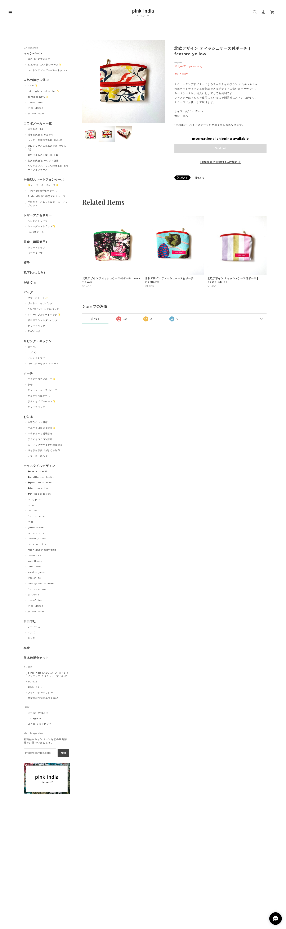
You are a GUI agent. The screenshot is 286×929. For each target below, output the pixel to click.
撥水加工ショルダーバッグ (43, 320)
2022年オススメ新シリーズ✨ (45, 64)
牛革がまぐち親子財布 (40, 433)
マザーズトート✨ (38, 297)
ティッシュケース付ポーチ (43, 390)
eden (31, 505)
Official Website (38, 712)
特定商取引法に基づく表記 (43, 697)
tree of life (34, 577)
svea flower (35, 561)
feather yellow (37, 589)
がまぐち (30, 282)
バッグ (28, 292)
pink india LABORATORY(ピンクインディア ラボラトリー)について (48, 674)
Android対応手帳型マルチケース (47, 196)
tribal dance (35, 107)
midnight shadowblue (42, 549)
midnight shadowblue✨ (43, 91)
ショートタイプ (36, 247)
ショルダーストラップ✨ (42, 226)
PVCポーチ (34, 331)
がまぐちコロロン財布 (40, 439)
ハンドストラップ (38, 220)
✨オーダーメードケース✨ (43, 185)
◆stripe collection (39, 493)
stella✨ (33, 85)
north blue (34, 555)
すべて (95, 318)
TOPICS (32, 681)
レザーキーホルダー (39, 455)
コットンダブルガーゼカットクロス (48, 70)
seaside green (36, 572)
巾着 (30, 384)
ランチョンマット (38, 357)
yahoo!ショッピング (40, 723)
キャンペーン (33, 53)
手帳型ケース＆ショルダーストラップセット (48, 203)
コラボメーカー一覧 (38, 123)
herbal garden (37, 538)
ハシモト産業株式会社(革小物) (45, 140)
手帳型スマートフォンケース (44, 179)
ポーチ (28, 373)
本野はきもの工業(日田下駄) (44, 155)
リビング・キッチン (38, 341)
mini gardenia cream (41, 583)
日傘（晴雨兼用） (36, 242)
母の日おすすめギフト (40, 59)
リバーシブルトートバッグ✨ (44, 314)
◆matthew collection (41, 477)
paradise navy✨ (38, 96)
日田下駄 (30, 621)
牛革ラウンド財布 (38, 422)
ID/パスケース (36, 231)
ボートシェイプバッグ (40, 303)
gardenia (33, 594)
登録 (63, 752)
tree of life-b (36, 102)
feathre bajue (36, 516)
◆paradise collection (41, 482)
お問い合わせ (35, 687)
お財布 (28, 417)
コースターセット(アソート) (44, 363)
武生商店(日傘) (36, 129)
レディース (34, 626)
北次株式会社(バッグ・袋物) (44, 160)
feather (32, 510)
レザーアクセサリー (38, 215)
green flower (36, 527)
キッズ (31, 638)
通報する (199, 177)
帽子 (27, 263)
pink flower (35, 566)
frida (31, 521)
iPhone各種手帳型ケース (42, 190)
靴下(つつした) (34, 272)
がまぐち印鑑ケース (39, 395)
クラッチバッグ (36, 325)
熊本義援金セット (36, 658)
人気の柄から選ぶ (36, 80)
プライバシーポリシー (40, 692)
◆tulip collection (39, 488)
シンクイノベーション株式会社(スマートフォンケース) (48, 168)
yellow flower (36, 113)
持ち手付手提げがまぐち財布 (44, 450)
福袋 (27, 648)
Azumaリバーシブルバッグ (43, 308)
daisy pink (34, 499)
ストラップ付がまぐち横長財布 (45, 444)
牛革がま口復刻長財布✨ (42, 427)
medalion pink (37, 544)
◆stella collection (39, 471)
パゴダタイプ (35, 253)
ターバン (33, 346)
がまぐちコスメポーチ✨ (42, 378)
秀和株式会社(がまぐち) (41, 134)
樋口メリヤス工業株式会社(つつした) (47, 147)
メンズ (31, 632)
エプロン (33, 352)
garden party (36, 533)
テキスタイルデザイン (39, 466)
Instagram (34, 718)
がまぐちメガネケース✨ (42, 401)
